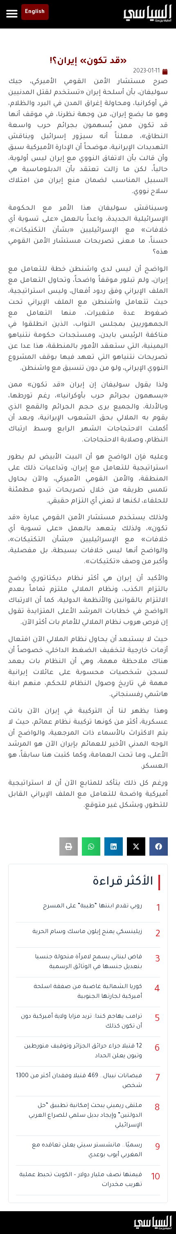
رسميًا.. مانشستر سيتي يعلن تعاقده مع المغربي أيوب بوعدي (87, 1150)
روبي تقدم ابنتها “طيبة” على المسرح (92, 906)
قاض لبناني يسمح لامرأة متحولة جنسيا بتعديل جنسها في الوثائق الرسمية (88, 962)
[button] (12, 13)
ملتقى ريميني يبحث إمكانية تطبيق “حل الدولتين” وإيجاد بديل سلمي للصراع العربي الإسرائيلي (85, 1116)
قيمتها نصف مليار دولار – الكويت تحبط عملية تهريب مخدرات (80, 1180)
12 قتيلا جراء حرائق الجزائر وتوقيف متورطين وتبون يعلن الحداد (83, 1051)
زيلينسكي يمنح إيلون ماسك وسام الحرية (87, 932)
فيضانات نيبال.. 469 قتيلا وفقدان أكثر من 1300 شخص (79, 1081)
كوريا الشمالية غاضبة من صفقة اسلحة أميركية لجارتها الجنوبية (88, 992)
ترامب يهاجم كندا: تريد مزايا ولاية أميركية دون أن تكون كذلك (81, 1022)
